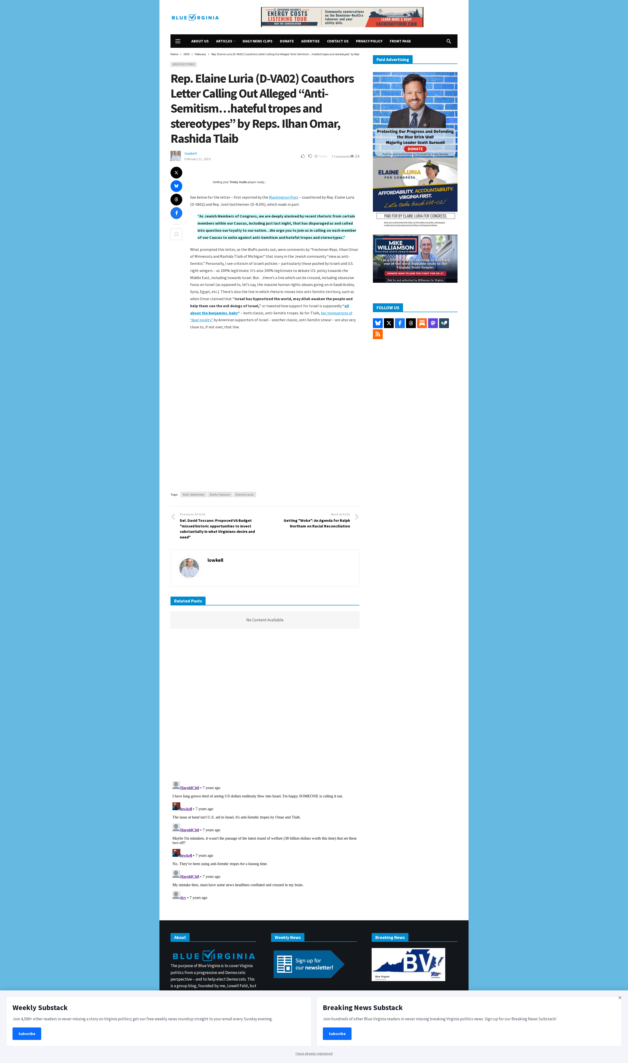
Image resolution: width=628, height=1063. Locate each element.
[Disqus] (264, 706)
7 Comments (340, 156)
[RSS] (378, 334)
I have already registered (314, 1053)
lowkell (190, 153)
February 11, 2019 (197, 159)
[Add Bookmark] (176, 234)
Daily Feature (220, 494)
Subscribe (26, 1033)
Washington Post (283, 197)
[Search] (449, 41)
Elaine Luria (245, 494)
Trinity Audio (238, 182)
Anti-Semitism (193, 494)
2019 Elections (184, 64)
